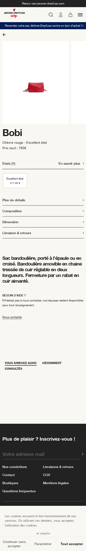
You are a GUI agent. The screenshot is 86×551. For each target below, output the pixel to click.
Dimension (10, 222)
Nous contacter (12, 317)
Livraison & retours (16, 233)
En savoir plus (69, 163)
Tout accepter (71, 544)
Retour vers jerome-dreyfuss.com (43, 3)
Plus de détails (13, 200)
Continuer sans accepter (14, 544)
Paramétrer (43, 544)
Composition (12, 211)
